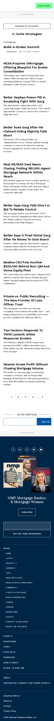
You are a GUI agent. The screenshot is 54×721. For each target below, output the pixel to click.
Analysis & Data (14, 578)
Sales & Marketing (16, 597)
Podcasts (9, 652)
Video (6, 647)
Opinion (10, 607)
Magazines (9, 641)
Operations (12, 612)
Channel (10, 568)
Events (7, 636)
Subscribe (44, 6)
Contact (7, 706)
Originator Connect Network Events (26, 683)
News (6, 548)
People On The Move (16, 627)
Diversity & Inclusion (17, 622)
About (7, 678)
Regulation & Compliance (19, 583)
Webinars (9, 657)
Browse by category (27, 26)
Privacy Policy (9, 711)
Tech (8, 573)
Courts (10, 617)
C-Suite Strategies (16, 592)
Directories (10, 662)
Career (9, 602)
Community (11, 588)
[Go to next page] (42, 397)
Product (11, 563)
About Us (7, 701)
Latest (9, 558)
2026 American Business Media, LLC (19, 717)
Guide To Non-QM (13, 668)
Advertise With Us (11, 696)
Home (8, 553)
